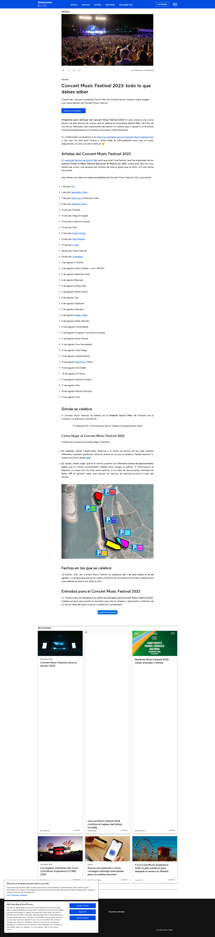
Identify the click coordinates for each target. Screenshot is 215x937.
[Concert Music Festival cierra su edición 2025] (60, 643)
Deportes (110, 5)
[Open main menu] (175, 5)
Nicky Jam (76, 198)
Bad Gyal (80, 361)
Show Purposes (83, 918)
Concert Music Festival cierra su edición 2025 (58, 664)
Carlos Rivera (79, 233)
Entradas (162, 4)
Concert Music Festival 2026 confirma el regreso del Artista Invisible (105, 824)
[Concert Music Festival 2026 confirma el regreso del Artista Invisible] (107, 724)
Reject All (82, 912)
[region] (51, 906)
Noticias (86, 5)
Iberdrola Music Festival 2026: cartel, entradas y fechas (152, 661)
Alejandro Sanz (79, 203)
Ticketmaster (92, 831)
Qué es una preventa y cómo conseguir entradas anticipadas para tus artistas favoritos (106, 871)
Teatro (97, 5)
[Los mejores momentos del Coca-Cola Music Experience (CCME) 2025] (60, 848)
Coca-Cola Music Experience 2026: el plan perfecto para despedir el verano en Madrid (151, 868)
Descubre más (126, 5)
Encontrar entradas (117, 911)
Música (74, 5)
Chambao (77, 256)
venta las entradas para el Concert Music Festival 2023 (125, 136)
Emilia (75, 244)
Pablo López (81, 315)
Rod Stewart (78, 238)
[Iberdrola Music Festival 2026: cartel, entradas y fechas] (154, 643)
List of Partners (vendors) (17, 895)
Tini (72, 186)
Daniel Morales (140, 831)
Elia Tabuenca (137, 70)
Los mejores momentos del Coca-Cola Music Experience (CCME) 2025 (59, 871)
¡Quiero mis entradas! (72, 111)
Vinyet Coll (138, 880)
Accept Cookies (83, 906)
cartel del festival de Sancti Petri (81, 160)
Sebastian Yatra (79, 192)
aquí (88, 457)
